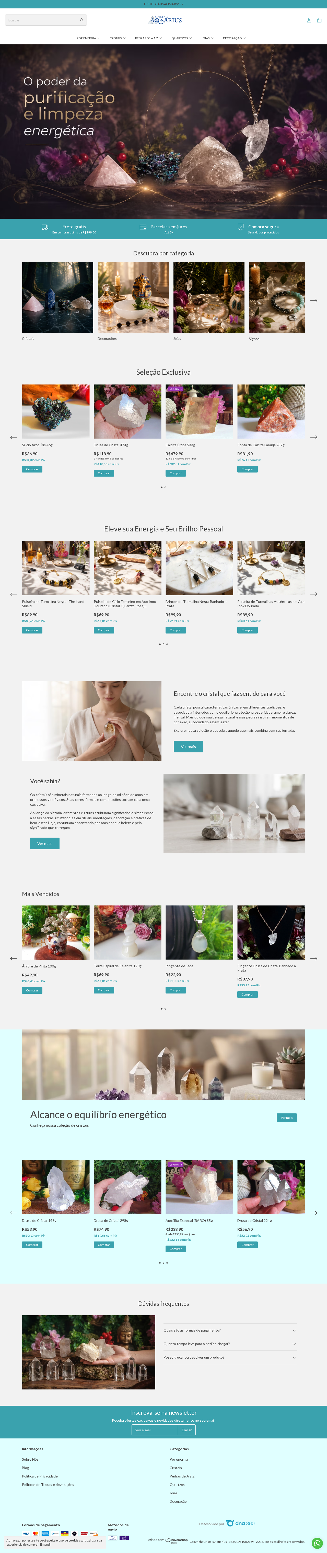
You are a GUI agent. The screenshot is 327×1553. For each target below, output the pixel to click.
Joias (205, 38)
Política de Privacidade (40, 1476)
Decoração (232, 38)
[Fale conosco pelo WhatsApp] (317, 1543)
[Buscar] (82, 20)
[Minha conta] (309, 20)
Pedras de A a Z (146, 38)
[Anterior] (13, 301)
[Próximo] (313, 301)
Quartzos (179, 38)
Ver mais (188, 746)
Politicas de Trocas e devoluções (48, 1484)
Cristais (116, 38)
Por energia (86, 38)
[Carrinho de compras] (319, 20)
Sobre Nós (30, 1459)
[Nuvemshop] (168, 1543)
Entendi (45, 1544)
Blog (25, 1467)
